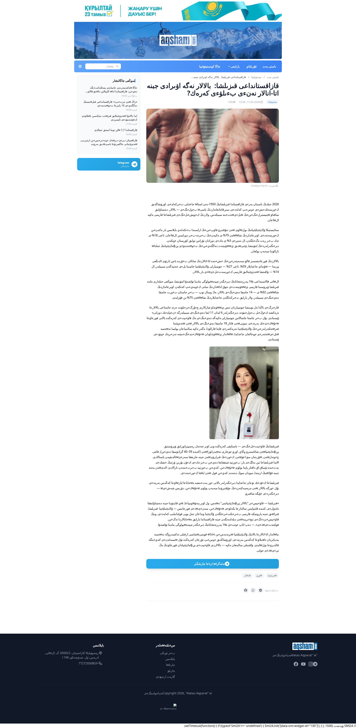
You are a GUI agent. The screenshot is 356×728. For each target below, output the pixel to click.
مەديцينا (256, 77)
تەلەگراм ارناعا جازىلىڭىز (209, 564)
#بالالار (247, 575)
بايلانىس (170, 659)
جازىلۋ (171, 671)
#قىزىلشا (272, 575)
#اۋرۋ (259, 575)
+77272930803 (89, 663)
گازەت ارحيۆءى (165, 677)
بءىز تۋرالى (167, 653)
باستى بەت (269, 66)
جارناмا (170, 665)
